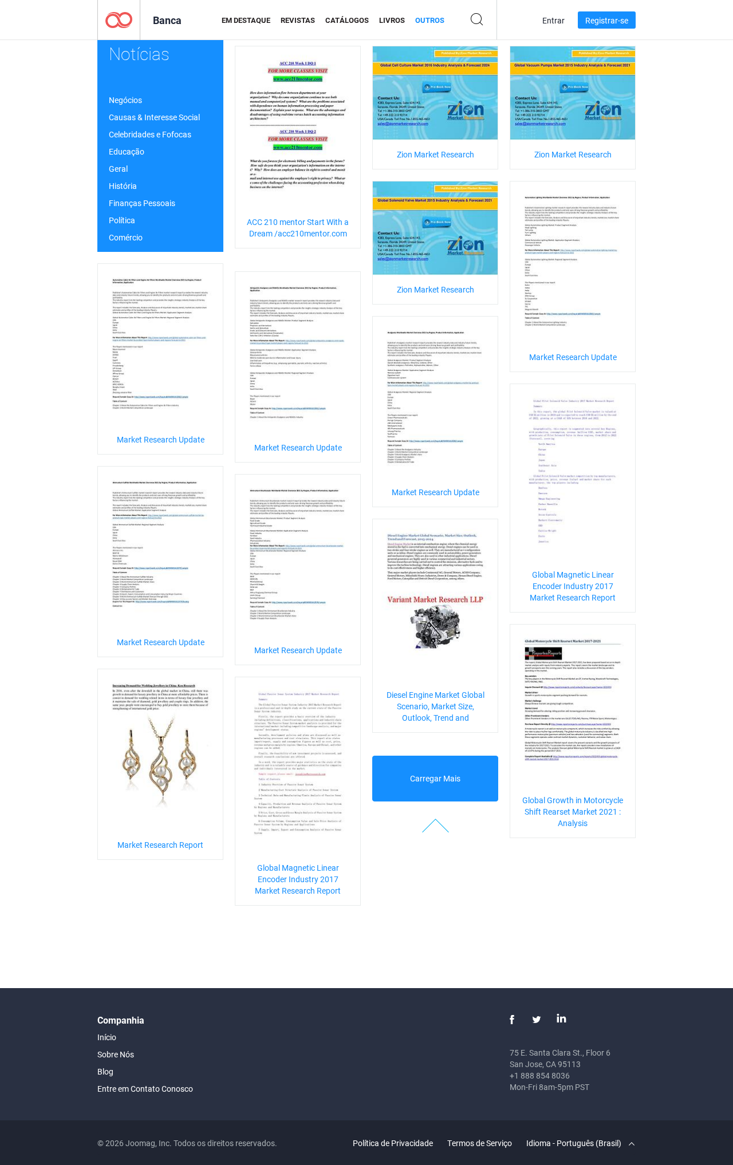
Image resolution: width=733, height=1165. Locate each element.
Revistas (298, 20)
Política (122, 220)
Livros (392, 20)
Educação (126, 151)
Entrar (553, 20)
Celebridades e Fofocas (150, 134)
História (123, 185)
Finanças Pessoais (142, 203)
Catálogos (347, 20)
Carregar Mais (435, 778)
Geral (118, 168)
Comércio (126, 237)
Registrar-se (606, 20)
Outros (429, 20)
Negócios (125, 99)
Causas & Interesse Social (154, 117)
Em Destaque (246, 20)
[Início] (118, 19)
